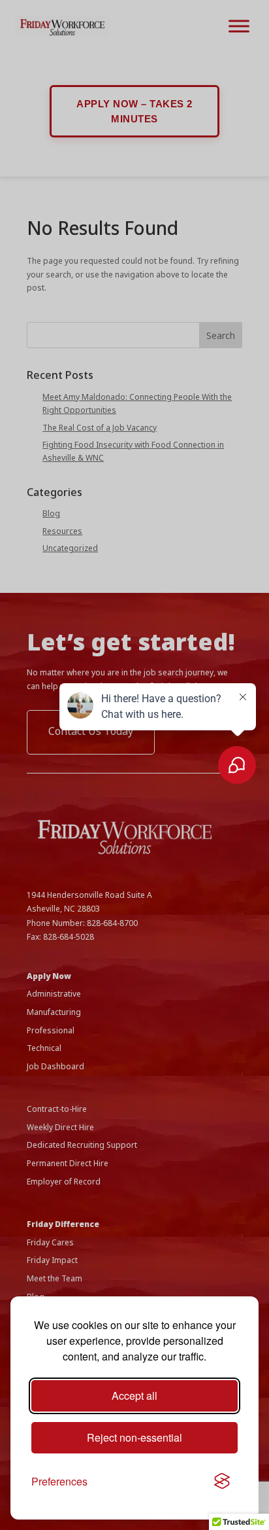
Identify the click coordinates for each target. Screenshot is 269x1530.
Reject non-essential (134, 1437)
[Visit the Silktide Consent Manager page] (222, 1481)
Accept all (134, 1395)
